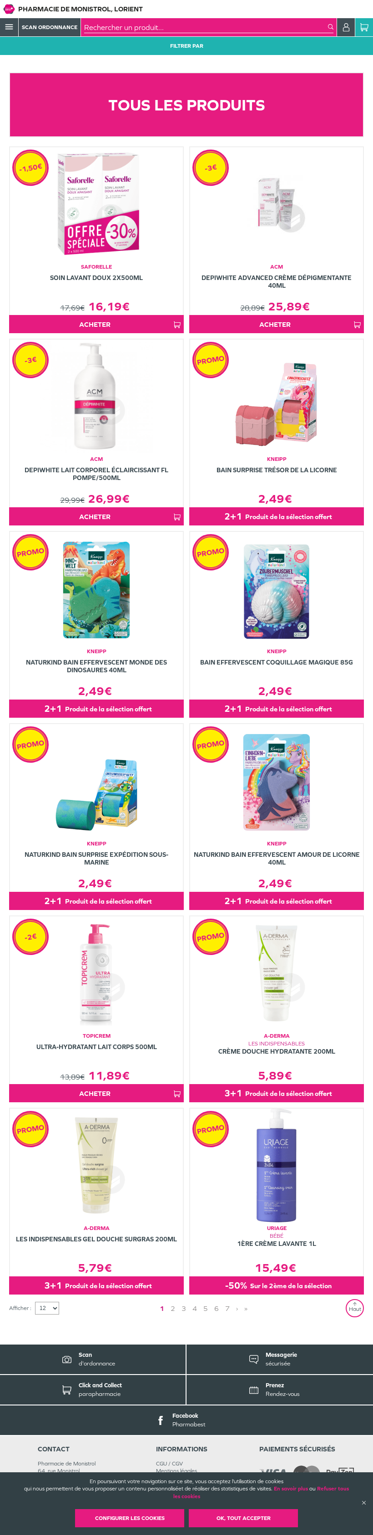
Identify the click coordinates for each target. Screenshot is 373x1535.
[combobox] (206, 27)
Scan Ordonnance (49, 27)
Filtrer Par (186, 46)
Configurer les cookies (130, 1518)
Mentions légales (176, 1471)
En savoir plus (291, 1488)
